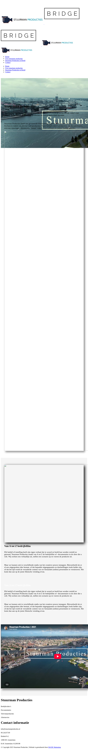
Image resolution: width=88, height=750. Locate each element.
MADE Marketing (54, 747)
